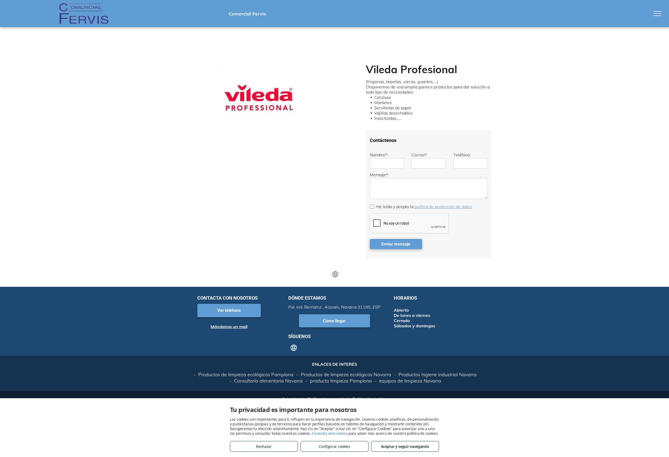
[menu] (657, 13)
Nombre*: (379, 154)
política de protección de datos (443, 206)
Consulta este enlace (329, 433)
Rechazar (264, 446)
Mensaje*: (379, 174)
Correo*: (420, 154)
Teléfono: (462, 154)
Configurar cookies (334, 446)
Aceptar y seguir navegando (405, 446)
